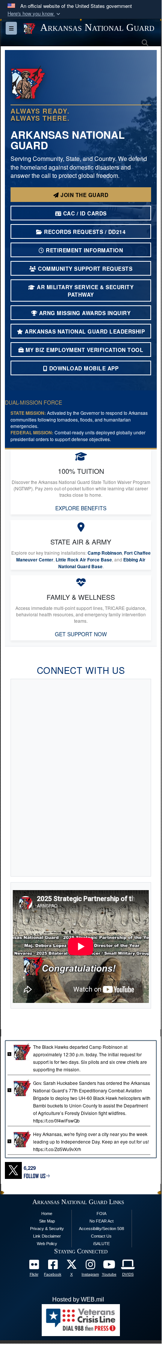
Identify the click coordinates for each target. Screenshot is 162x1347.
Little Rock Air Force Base (84, 560)
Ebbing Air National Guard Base (102, 563)
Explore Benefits (80, 508)
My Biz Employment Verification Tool (83, 349)
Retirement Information (83, 250)
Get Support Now (81, 634)
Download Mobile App (82, 368)
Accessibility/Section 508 (101, 1228)
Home (46, 1213)
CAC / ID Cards (84, 213)
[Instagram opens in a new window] (90, 1266)
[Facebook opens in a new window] (52, 1266)
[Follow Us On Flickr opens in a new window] (33, 1266)
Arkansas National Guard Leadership (84, 331)
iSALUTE (101, 1243)
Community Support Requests (84, 268)
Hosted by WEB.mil (78, 1299)
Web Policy (47, 1243)
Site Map (47, 1221)
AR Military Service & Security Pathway (84, 290)
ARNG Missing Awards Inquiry (83, 313)
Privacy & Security (47, 1228)
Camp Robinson (105, 553)
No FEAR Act (101, 1221)
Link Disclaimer (47, 1236)
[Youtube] (109, 1266)
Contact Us (101, 1236)
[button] (35, 14)
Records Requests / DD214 (84, 231)
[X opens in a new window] (71, 1266)
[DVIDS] (127, 1266)
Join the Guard (84, 195)
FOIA (101, 1213)
